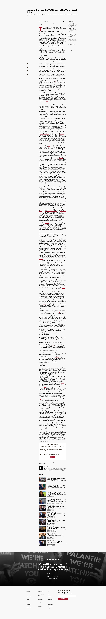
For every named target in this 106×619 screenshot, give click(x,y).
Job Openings (49, 608)
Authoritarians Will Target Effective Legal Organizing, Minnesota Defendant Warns (72, 50)
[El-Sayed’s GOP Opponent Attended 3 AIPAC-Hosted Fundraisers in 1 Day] (42, 508)
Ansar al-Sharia (42, 106)
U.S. (57, 223)
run (50, 151)
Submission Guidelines (50, 599)
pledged (40, 339)
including (64, 103)
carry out (49, 369)
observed (47, 256)
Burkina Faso (61, 158)
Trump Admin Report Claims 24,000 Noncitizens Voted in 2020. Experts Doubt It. (56, 542)
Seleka (48, 338)
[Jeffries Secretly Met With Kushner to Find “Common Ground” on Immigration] (42, 536)
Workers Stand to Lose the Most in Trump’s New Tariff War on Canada (56, 514)
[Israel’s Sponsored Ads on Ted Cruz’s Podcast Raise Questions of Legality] (42, 501)
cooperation (42, 361)
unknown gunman (50, 347)
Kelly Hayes (49, 531)
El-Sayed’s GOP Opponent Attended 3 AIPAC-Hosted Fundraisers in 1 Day (71, 45)
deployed (40, 235)
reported (49, 155)
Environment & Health (28, 596)
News (48, 484)
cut (53, 331)
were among (44, 375)
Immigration (27, 599)
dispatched (49, 74)
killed (40, 280)
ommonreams (53, 496)
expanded (48, 81)
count (61, 376)
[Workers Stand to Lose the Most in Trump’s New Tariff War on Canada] (42, 515)
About (6, 1)
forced (45, 340)
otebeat (53, 545)
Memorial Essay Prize (50, 604)
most (46, 31)
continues (45, 369)
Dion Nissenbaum (50, 545)
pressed (43, 68)
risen (52, 376)
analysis (45, 387)
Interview (48, 512)
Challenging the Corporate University (40, 606)
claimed (60, 63)
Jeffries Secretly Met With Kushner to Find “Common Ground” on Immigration (72, 35)
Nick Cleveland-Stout (54, 503)
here (45, 463)
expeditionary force (46, 122)
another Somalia (42, 34)
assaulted (51, 106)
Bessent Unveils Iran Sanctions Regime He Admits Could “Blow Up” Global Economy (56, 486)
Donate (99, 1)
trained (50, 131)
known (49, 146)
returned (54, 285)
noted (62, 84)
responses (46, 294)
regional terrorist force (61, 295)
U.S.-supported (61, 134)
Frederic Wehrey (47, 111)
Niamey (59, 153)
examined (53, 57)
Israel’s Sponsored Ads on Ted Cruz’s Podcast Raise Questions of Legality (56, 500)
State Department (58, 122)
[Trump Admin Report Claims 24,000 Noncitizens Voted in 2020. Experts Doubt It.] (42, 543)
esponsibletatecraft (60, 503)
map (59, 31)
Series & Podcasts (28, 610)
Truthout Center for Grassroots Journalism (50, 606)
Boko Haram (46, 211)
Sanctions (46, 3)
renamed (51, 82)
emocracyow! (53, 517)
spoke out (51, 298)
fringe (63, 294)
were (51, 380)
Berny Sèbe (58, 218)
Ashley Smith (49, 524)
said (39, 198)
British (62, 223)
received (42, 206)
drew (48, 346)
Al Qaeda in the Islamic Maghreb (51, 211)
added (47, 101)
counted (62, 383)
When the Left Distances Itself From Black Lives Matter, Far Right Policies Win (72, 30)
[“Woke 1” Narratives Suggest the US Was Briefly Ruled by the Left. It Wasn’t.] (42, 529)
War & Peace (51, 484)
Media (58, 3)
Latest (2, 1)
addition (61, 98)
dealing (55, 207)
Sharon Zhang (49, 489)
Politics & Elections (52, 498)
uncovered (41, 259)
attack (42, 270)
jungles (56, 124)
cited (49, 231)
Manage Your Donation (50, 594)
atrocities (62, 222)
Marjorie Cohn (49, 482)
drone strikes (53, 121)
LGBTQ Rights (28, 601)
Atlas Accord (45, 195)
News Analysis (29, 7)
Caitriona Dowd (46, 391)
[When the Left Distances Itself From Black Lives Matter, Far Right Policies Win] (42, 522)
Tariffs (61, 3)
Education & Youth (28, 594)
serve (51, 127)
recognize (60, 61)
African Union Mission (44, 134)
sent (55, 80)
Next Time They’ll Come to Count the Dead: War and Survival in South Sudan (55, 471)
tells (53, 319)
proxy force (53, 133)
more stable (46, 368)
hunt (63, 132)
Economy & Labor (53, 512)
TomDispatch (54, 468)
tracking (47, 109)
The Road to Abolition (40, 599)
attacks (47, 105)
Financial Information (50, 601)
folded (43, 89)
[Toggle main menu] (103, 1)
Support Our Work (50, 596)
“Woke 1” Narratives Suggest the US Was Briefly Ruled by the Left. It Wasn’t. (56, 528)
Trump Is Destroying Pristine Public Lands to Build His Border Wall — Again (72, 40)
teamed (53, 277)
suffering (56, 213)
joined (57, 307)
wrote (48, 94)
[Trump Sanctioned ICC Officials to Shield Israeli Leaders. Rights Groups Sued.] (42, 479)
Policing (54, 3)
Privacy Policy (49, 602)
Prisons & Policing (53, 519)
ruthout (53, 482)
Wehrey (54, 239)
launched (60, 78)
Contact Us (49, 609)
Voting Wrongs (39, 604)
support (52, 358)
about (54, 298)
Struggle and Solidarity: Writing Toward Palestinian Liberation (40, 592)
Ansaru (63, 288)
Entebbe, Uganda (62, 154)
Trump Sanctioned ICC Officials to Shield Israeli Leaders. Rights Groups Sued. (72, 25)
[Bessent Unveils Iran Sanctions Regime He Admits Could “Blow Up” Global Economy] (42, 487)
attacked (47, 263)
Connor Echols (49, 503)
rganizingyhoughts (54, 531)
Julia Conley (49, 496)
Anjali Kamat (49, 517)
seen (47, 281)
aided (47, 329)
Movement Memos (40, 602)
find (55, 31)
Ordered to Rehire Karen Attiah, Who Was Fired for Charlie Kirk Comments (56, 493)
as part (64, 206)
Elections (50, 3)
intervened (47, 223)
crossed (64, 202)
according (44, 303)
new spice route (58, 146)
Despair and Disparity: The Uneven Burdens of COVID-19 (41, 595)
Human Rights (54, 477)
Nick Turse (28, 17)
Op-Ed (48, 526)
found (54, 388)
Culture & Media (52, 491)
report (45, 370)
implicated (57, 356)
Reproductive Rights (28, 607)
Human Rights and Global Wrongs (41, 597)
